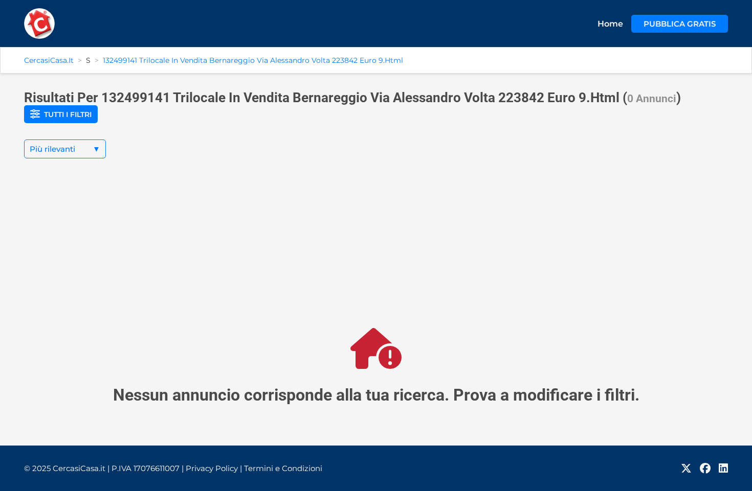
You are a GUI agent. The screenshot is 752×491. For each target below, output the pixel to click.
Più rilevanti (65, 149)
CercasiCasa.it (49, 60)
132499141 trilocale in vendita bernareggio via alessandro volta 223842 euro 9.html (253, 60)
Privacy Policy (214, 468)
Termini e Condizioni (283, 468)
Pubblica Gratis (680, 24)
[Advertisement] (376, 251)
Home (610, 24)
